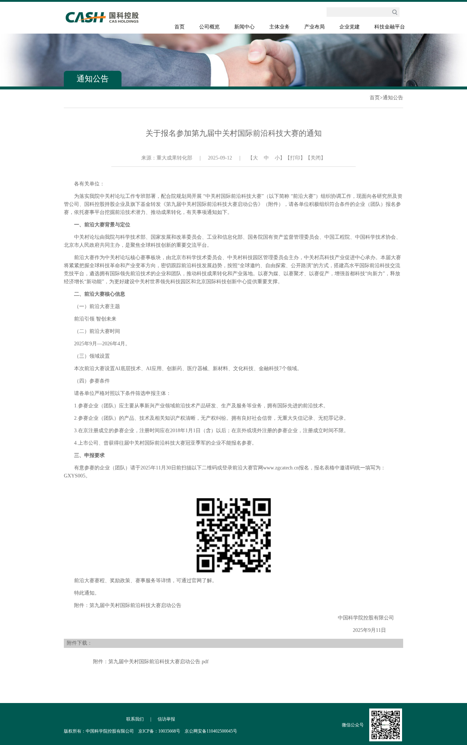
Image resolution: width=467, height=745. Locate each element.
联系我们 (135, 719)
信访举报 (166, 719)
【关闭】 (315, 158)
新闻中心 (244, 27)
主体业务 (279, 27)
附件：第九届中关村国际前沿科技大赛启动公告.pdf (151, 661)
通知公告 (393, 97)
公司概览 (209, 27)
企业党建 (349, 27)
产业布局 (314, 27)
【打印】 (295, 158)
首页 (179, 27)
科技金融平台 (389, 27)
